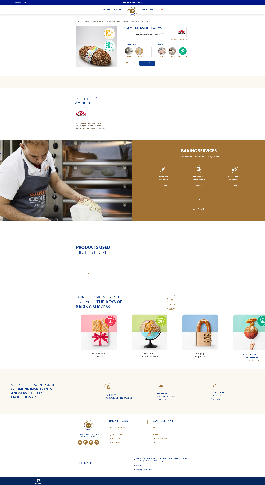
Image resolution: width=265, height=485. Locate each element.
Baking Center (117, 9)
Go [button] (168, 20)
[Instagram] (96, 442)
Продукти (106, 9)
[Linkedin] (85, 442)
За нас (151, 9)
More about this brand (178, 39)
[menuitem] (226, 2)
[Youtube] (80, 442)
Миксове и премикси (154, 33)
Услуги (144, 9)
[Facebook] (91, 442)
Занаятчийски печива (141, 33)
